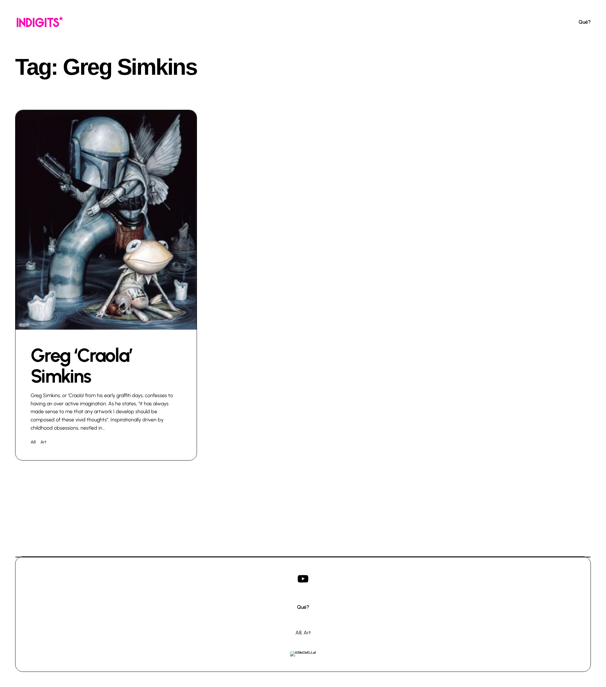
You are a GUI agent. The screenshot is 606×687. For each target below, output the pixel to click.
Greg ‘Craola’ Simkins (81, 365)
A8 (33, 442)
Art (43, 442)
